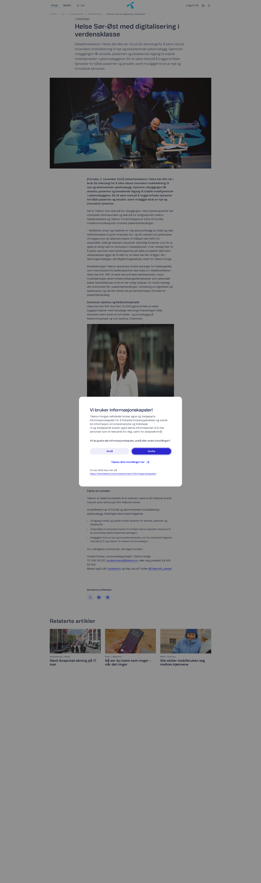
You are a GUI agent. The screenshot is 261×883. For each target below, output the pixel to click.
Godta (151, 451)
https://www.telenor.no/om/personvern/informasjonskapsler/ (123, 474)
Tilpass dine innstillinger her (128, 462)
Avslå (109, 451)
